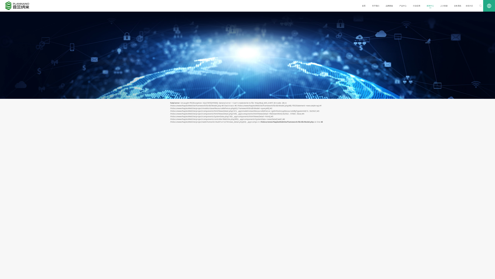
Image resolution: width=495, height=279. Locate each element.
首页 (364, 6)
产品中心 (403, 6)
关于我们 (375, 6)
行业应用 (416, 6)
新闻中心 (430, 6)
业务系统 (457, 6)
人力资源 (444, 6)
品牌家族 (389, 6)
